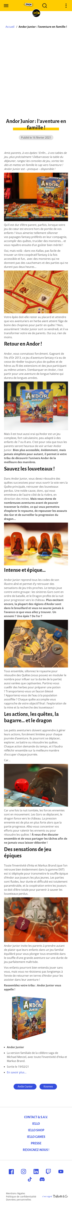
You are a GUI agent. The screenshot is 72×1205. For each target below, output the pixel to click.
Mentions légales (15, 1193)
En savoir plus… (16, 1072)
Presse (36, 1143)
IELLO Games (36, 1137)
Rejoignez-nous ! (36, 1150)
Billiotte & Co (60, 1196)
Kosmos (48, 1086)
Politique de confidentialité (21, 1196)
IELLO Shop (36, 1130)
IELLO (36, 1123)
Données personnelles (18, 1199)
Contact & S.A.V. (36, 1117)
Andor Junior (25, 1086)
